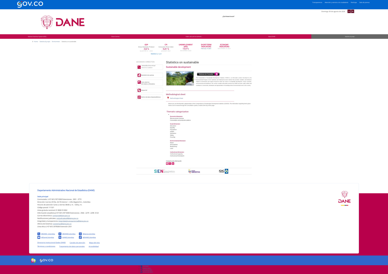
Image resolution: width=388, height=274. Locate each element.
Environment (56, 41)
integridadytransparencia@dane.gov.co (73, 221)
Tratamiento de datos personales (72, 246)
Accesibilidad (94, 246)
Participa (354, 2)
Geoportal (144, 90)
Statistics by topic (45, 41)
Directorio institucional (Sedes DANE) (51, 242)
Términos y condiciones (46, 246)
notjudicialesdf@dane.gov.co (67, 218)
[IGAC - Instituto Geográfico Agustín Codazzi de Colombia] (223, 171)
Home (36, 41)
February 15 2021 (206, 48)
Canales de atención (77, 243)
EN (349, 11)
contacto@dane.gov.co (61, 215)
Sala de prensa (364, 2)
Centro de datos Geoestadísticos (151, 97)
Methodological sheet (176, 98)
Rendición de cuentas (147, 75)
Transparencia (317, 2)
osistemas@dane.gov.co (62, 224)
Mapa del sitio (94, 243)
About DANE (271, 36)
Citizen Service (115, 36)
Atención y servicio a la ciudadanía (336, 2)
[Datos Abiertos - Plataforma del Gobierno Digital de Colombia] (194, 171)
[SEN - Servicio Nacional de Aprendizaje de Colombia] (164, 171)
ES (352, 11)
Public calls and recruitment (193, 36)
